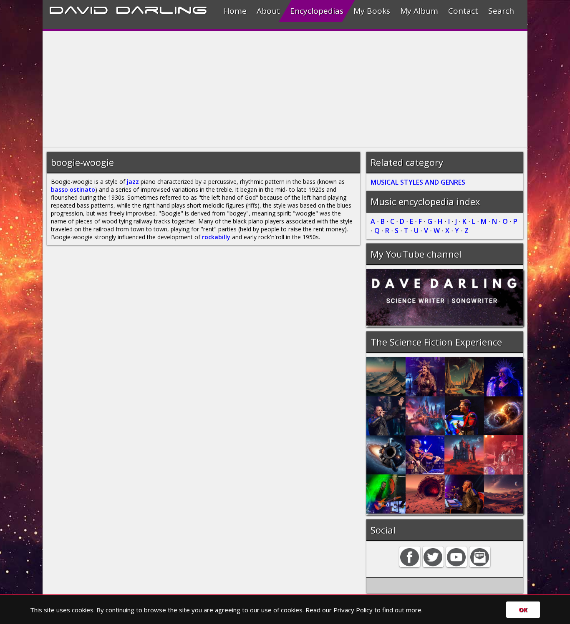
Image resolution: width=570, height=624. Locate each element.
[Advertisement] (285, 89)
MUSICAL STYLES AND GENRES (418, 182)
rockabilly (216, 237)
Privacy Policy (353, 610)
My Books (371, 10)
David (78, 9)
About (268, 10)
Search (501, 10)
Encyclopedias (316, 10)
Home (235, 10)
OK (523, 610)
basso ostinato (73, 189)
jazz (133, 181)
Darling (161, 9)
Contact (463, 10)
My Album (419, 10)
